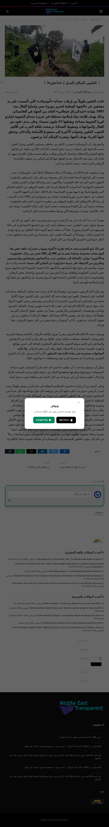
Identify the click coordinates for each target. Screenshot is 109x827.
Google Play (42, 420)
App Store (64, 420)
